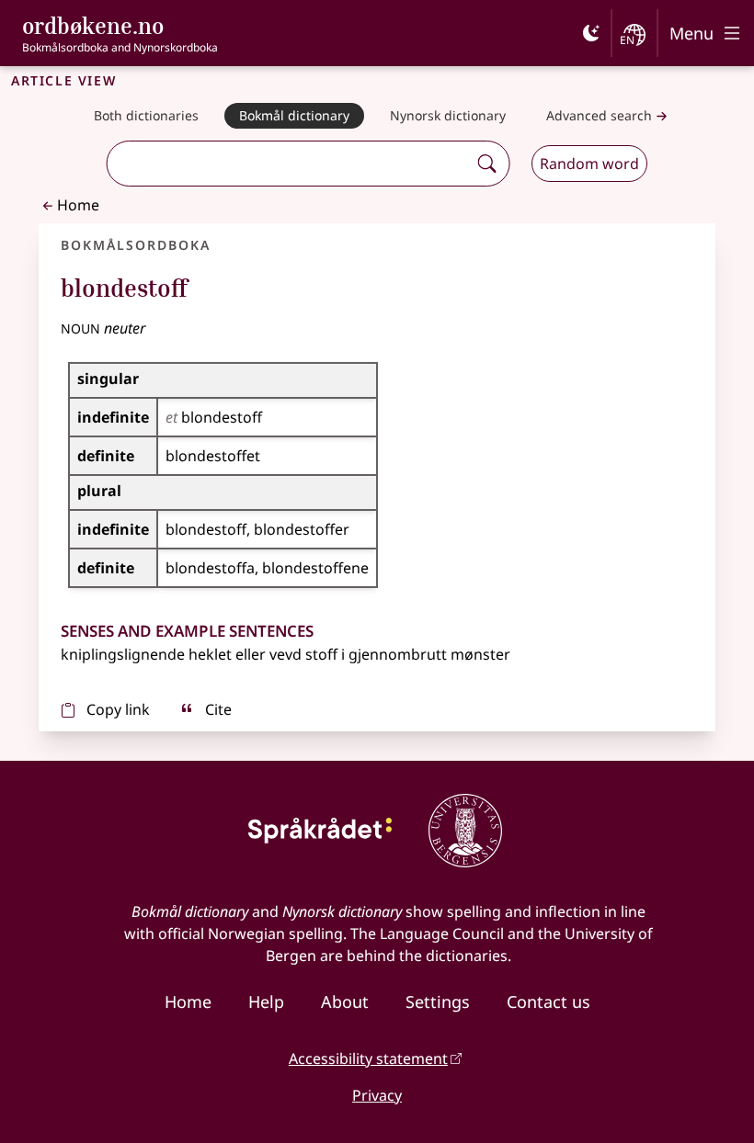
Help (266, 1001)
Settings (438, 1001)
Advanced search (599, 115)
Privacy (377, 1095)
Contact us (548, 1001)
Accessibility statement (368, 1058)
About (345, 1001)
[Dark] (591, 33)
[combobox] (289, 163)
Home (78, 205)
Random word (589, 163)
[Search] (486, 163)
